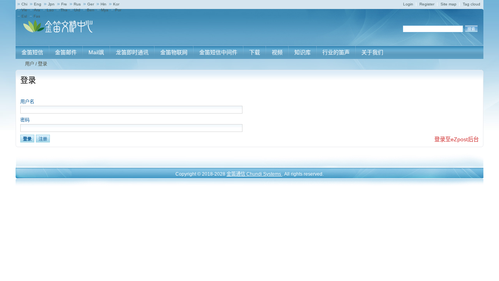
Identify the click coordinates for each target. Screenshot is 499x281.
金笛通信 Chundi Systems (254, 174)
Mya (104, 10)
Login (408, 4)
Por (118, 10)
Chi (24, 4)
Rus (77, 4)
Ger (90, 4)
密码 (25, 120)
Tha (63, 10)
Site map (449, 4)
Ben (90, 10)
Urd (77, 10)
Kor (116, 4)
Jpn (51, 4)
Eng (37, 4)
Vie (24, 10)
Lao (50, 10)
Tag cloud (471, 4)
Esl (24, 16)
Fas (37, 16)
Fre (64, 4)
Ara (37, 10)
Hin (103, 4)
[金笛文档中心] (58, 31)
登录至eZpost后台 (456, 139)
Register (426, 4)
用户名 (27, 102)
